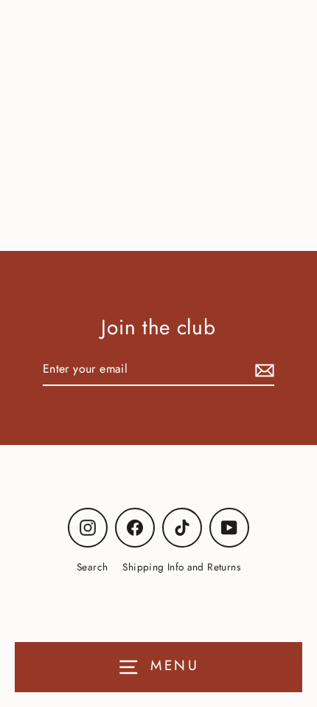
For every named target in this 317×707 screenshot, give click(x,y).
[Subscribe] (262, 369)
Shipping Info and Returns (181, 566)
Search (92, 566)
